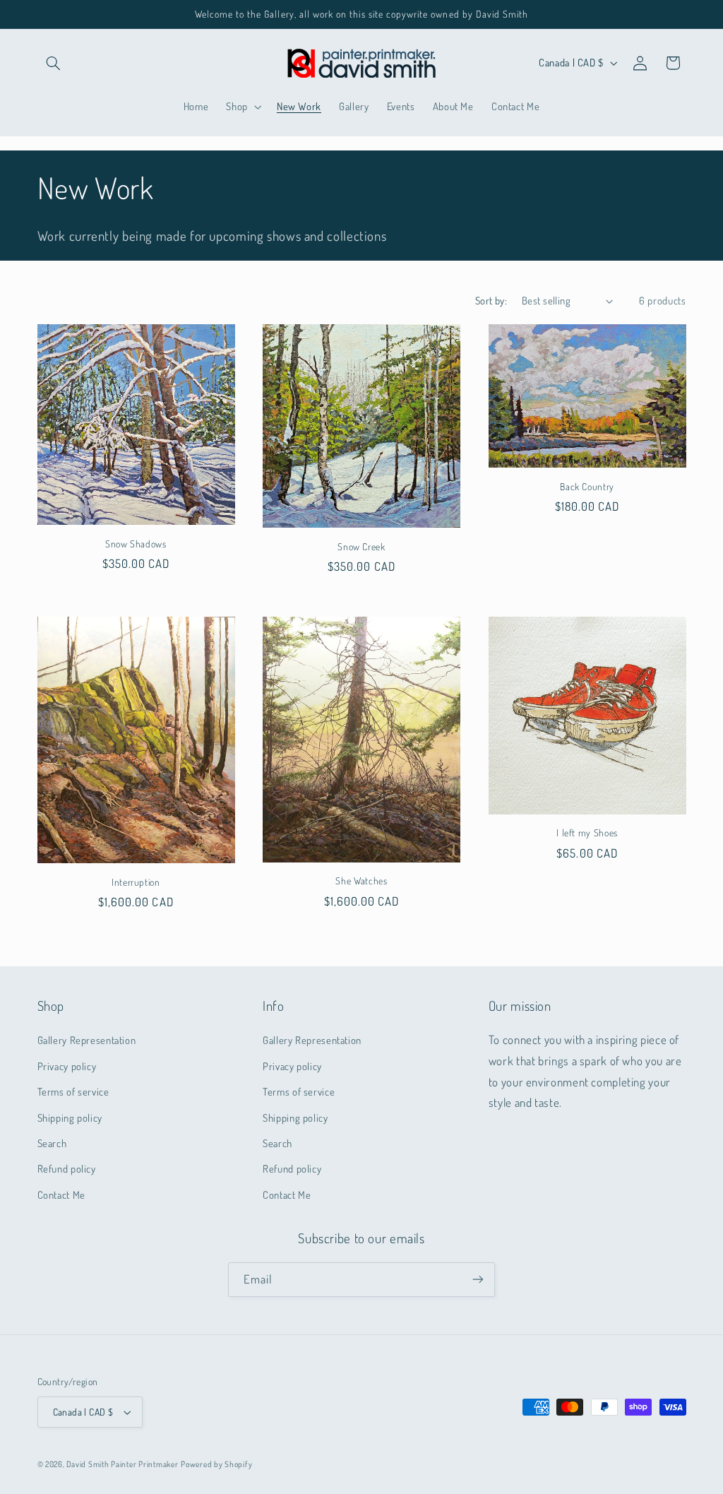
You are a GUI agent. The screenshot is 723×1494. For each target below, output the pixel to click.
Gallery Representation (86, 1039)
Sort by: (491, 300)
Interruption (136, 882)
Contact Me (61, 1194)
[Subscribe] (478, 1279)
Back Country (587, 486)
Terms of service (73, 1091)
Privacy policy (67, 1066)
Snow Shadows (136, 544)
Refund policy (66, 1168)
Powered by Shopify (216, 1464)
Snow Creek (361, 546)
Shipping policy (69, 1117)
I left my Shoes (586, 832)
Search (52, 1143)
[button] (53, 63)
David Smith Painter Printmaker (122, 1464)
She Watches (361, 881)
